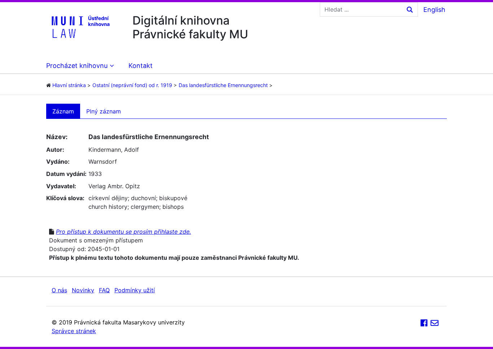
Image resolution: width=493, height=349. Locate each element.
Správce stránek (74, 331)
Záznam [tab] (63, 111)
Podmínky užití (134, 290)
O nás (59, 290)
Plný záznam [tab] (103, 111)
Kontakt (140, 65)
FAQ (104, 290)
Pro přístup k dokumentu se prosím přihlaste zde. (123, 231)
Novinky (83, 290)
